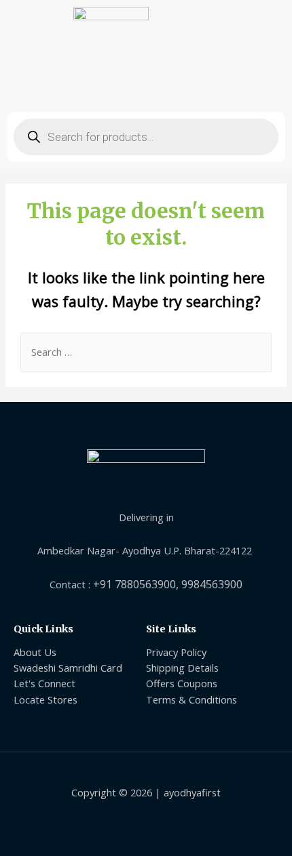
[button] (146, 88)
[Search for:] (146, 352)
